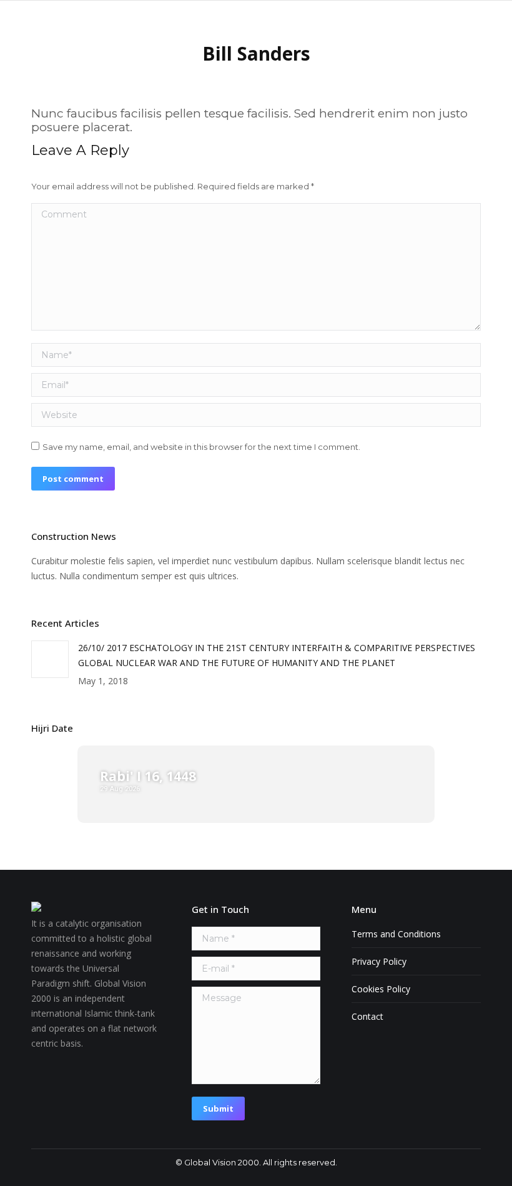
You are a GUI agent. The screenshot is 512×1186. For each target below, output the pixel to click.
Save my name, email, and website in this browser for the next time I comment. (201, 447)
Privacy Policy (379, 961)
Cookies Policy (381, 989)
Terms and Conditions (396, 934)
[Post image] (50, 659)
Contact (367, 1016)
